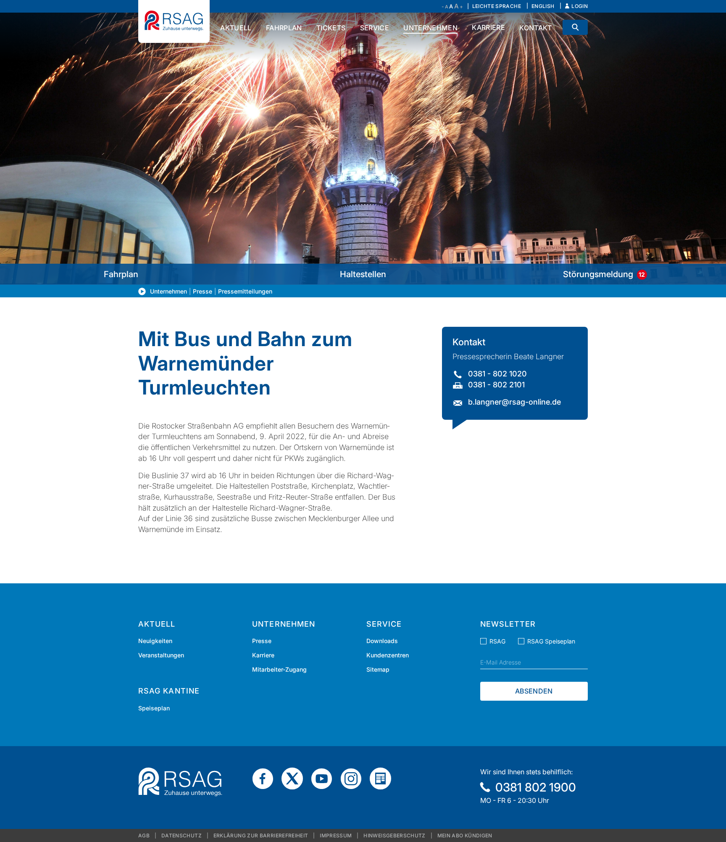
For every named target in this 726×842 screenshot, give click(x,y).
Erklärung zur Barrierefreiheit (260, 835)
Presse (202, 291)
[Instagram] (354, 778)
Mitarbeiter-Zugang (279, 669)
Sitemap (377, 669)
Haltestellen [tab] (363, 274)
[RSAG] (174, 21)
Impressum (336, 835)
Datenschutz (181, 835)
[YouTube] (325, 778)
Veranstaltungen (161, 655)
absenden (534, 691)
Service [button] (374, 28)
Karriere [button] (488, 27)
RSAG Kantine (169, 690)
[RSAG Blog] (383, 778)
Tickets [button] (330, 28)
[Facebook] (266, 778)
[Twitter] (295, 778)
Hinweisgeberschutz (394, 835)
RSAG (497, 641)
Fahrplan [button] (284, 28)
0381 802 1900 (535, 787)
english (543, 6)
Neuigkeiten (155, 640)
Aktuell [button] (235, 28)
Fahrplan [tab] (121, 274)
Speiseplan (154, 708)
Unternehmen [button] (430, 28)
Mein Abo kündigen (464, 835)
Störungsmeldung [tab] (604, 274)
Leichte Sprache (496, 6)
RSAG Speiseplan (551, 641)
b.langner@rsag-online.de (514, 401)
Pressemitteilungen (245, 291)
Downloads (382, 640)
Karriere (263, 655)
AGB (144, 835)
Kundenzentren (387, 655)
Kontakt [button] (535, 28)
